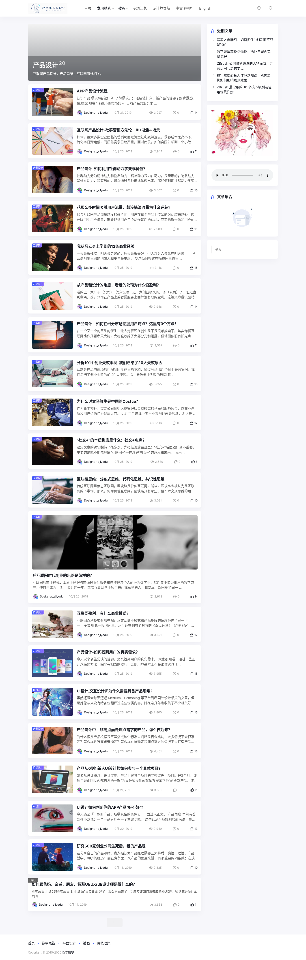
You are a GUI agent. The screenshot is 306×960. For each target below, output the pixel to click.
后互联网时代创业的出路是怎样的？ (63, 575)
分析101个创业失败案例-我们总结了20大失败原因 (119, 363)
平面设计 (69, 943)
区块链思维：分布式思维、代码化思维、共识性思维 (120, 479)
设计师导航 (161, 8)
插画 (86, 943)
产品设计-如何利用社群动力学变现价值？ (112, 168)
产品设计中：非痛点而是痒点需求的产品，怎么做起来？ (124, 729)
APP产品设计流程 (92, 91)
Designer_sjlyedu (96, 112)
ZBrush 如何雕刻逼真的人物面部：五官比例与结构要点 (245, 66)
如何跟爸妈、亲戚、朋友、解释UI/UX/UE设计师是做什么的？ (84, 884)
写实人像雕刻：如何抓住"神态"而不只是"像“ (245, 42)
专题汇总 (140, 8)
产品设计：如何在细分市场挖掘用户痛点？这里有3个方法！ (127, 324)
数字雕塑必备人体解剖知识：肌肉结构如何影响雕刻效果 (244, 78)
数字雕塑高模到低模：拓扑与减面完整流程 (244, 54)
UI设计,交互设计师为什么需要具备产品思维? (115, 691)
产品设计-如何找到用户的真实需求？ (108, 652)
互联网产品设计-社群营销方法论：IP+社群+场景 (118, 130)
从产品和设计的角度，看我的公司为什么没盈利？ (119, 285)
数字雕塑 (48, 943)
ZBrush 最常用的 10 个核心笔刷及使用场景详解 (244, 89)
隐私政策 (103, 943)
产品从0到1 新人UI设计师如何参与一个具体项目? (119, 768)
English (205, 8)
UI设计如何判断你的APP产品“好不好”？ (111, 807)
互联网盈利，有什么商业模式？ (103, 613)
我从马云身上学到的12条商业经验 (105, 246)
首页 (87, 8)
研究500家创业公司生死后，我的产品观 (111, 846)
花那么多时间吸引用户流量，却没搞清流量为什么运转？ (124, 207)
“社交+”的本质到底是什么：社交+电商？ (111, 440)
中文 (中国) (185, 8)
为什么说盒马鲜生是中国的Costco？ (108, 401)
